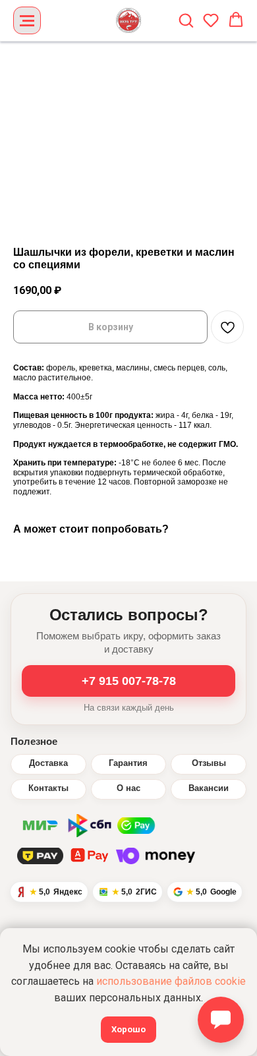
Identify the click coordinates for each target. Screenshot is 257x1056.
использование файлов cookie (171, 981)
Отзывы (209, 763)
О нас (128, 788)
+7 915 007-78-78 (129, 681)
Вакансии (208, 788)
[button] (186, 20)
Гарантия (128, 763)
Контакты (48, 788)
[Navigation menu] (27, 20)
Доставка (48, 763)
